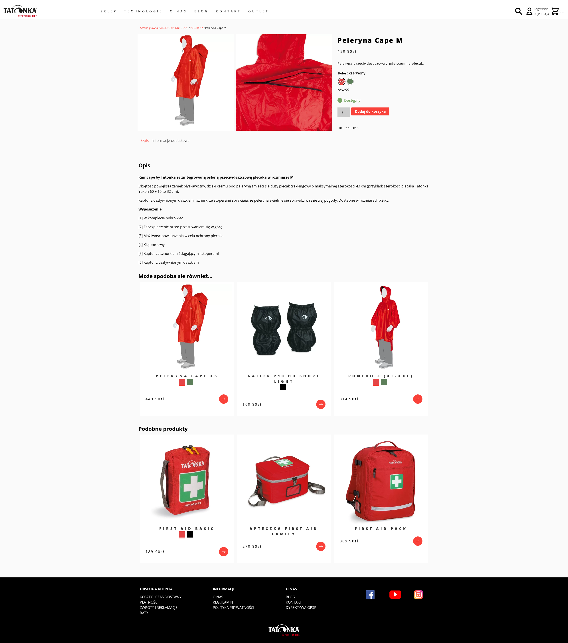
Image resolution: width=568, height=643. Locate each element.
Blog (201, 11)
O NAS (178, 11)
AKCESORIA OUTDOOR (174, 28)
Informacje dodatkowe (171, 140)
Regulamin (223, 602)
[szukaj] (518, 11)
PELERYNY (196, 28)
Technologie (143, 11)
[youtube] (395, 594)
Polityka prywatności (233, 607)
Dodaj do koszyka (370, 111)
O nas (218, 596)
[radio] (341, 81)
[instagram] (418, 594)
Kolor (342, 73)
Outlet (258, 11)
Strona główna (149, 28)
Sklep (109, 11)
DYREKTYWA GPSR (301, 607)
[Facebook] (370, 594)
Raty (144, 612)
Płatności (149, 602)
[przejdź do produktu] (223, 399)
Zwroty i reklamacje (159, 607)
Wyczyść (343, 90)
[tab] (145, 140)
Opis (145, 140)
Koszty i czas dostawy (160, 596)
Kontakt (228, 11)
